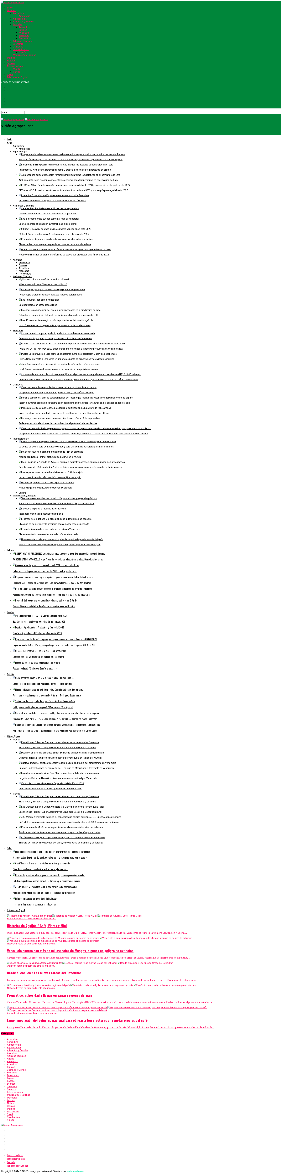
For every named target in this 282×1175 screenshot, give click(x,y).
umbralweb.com (75, 1171)
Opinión (11, 63)
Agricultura (18, 13)
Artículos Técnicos (22, 41)
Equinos (23, 30)
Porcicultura (25, 38)
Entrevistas (13, 1075)
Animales (17, 24)
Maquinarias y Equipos (24, 55)
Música (16, 69)
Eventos (11, 60)
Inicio (10, 7)
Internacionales (21, 49)
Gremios (11, 1089)
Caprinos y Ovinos (16, 1069)
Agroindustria (14, 1047)
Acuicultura (24, 27)
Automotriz (24, 16)
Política (11, 57)
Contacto (11, 1162)
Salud (10, 74)
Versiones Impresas (16, 1158)
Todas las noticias (15, 1155)
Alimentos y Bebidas (23, 21)
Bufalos (11, 1067)
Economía (18, 44)
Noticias (11, 10)
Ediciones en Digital (17, 77)
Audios (10, 1058)
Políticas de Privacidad (17, 1166)
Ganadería (18, 46)
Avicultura (24, 32)
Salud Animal (13, 1117)
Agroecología (20, 18)
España (22, 52)
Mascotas (24, 35)
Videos (16, 71)
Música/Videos (15, 66)
